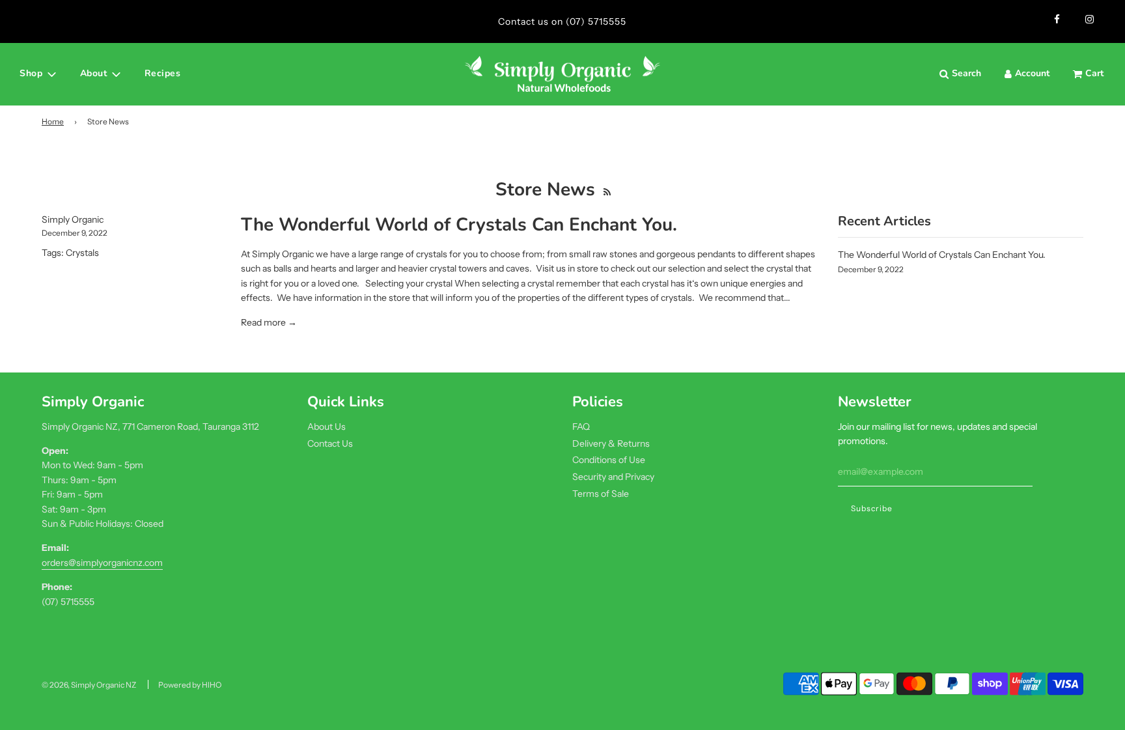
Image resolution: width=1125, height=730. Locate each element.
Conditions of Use (608, 460)
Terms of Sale (600, 493)
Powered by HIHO (189, 685)
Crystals (82, 253)
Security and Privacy (613, 477)
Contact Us (330, 443)
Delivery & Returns (611, 443)
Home (53, 121)
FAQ (581, 426)
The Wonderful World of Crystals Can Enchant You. (459, 224)
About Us (326, 426)
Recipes (163, 73)
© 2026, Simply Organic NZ (89, 685)
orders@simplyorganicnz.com (102, 563)
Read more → (269, 322)
